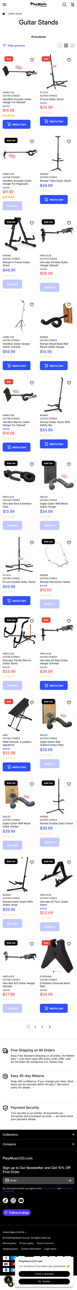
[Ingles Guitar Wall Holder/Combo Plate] (57, 714)
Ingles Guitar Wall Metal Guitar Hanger (54, 505)
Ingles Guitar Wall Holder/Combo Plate (52, 743)
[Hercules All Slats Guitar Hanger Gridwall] (57, 633)
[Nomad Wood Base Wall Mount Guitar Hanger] (57, 316)
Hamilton (8, 92)
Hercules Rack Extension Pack (17, 505)
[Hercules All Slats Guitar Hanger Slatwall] (57, 235)
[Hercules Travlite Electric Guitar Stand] (20, 633)
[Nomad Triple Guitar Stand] (57, 153)
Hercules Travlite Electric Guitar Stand (17, 662)
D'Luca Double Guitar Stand (19, 581)
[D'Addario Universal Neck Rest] (57, 955)
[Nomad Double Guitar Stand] (57, 796)
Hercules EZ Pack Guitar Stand (54, 903)
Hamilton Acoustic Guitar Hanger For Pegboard (17, 182)
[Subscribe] (69, 1180)
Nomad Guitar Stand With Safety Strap (18, 903)
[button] (72, 4)
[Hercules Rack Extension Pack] (20, 476)
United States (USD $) (13, 1232)
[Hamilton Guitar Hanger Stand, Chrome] (20, 316)
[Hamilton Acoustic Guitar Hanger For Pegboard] (20, 153)
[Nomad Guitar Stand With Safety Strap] (20, 874)
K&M (5, 735)
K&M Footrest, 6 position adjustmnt (17, 743)
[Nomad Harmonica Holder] (57, 554)
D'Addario (46, 976)
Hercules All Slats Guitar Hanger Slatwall (54, 264)
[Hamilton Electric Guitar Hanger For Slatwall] (20, 394)
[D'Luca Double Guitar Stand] (20, 554)
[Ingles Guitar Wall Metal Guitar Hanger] (57, 476)
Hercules (45, 255)
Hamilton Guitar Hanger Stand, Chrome (16, 345)
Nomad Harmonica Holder (55, 581)
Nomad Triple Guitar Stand (55, 180)
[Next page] (49, 1027)
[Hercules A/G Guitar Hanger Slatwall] (20, 955)
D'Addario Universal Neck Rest (55, 985)
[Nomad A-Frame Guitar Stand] (20, 235)
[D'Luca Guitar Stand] (57, 71)
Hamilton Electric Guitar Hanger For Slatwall (16, 423)
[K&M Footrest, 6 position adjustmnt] (20, 714)
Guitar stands (48, 177)
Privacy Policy (49, 1188)
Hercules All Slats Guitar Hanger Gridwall (54, 662)
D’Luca (44, 92)
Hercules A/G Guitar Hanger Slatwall (19, 985)
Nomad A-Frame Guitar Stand (16, 264)
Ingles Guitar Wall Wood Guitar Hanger (16, 825)
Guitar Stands (11, 95)
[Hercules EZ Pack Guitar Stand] (57, 874)
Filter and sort (16, 45)
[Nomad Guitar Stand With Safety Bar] (57, 394)
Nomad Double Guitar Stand (56, 823)
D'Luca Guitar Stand (52, 99)
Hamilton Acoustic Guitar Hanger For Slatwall (17, 101)
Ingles (44, 496)
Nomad (44, 174)
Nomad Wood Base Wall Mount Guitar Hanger (54, 345)
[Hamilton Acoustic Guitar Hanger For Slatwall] (20, 71)
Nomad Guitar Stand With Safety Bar (55, 423)
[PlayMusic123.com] (38, 5)
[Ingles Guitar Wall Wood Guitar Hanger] (20, 796)
